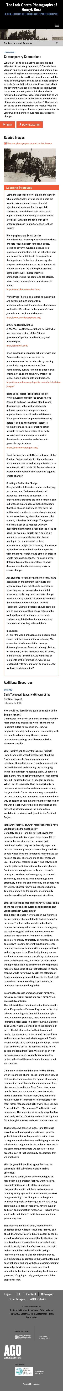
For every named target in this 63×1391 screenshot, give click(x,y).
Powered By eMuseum (31, 1384)
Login (7, 1294)
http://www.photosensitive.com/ (23, 289)
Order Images (17, 1299)
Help (18, 1294)
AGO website (38, 1299)
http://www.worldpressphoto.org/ (23, 317)
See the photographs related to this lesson (29, 143)
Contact (31, 1294)
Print (8, 124)
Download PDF (30, 124)
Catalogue (47, 1294)
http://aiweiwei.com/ (17, 345)
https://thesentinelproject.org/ (22, 447)
